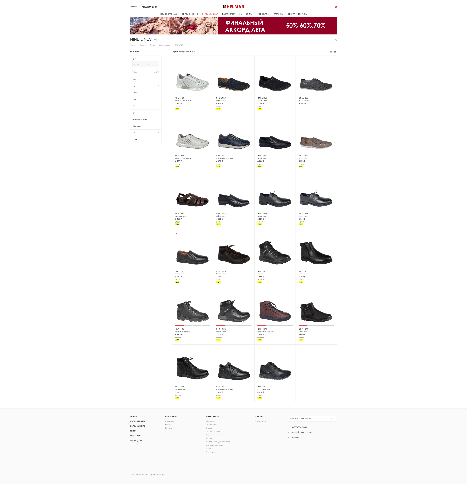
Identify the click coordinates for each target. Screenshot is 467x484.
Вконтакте (230, 464)
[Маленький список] (330, 52)
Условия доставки (213, 431)
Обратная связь (260, 421)
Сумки (133, 431)
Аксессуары (136, 436)
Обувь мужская (137, 426)
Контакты (168, 428)
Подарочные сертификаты (216, 435)
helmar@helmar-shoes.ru (302, 432)
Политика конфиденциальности (218, 442)
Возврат (209, 428)
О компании (171, 416)
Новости (168, 425)
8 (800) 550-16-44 (149, 7)
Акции (208, 448)
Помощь (259, 416)
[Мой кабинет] (326, 7)
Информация (212, 416)
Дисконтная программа (214, 445)
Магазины (210, 421)
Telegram (236, 464)
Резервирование (212, 452)
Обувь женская (137, 421)
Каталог (134, 416)
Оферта (209, 438)
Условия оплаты (212, 425)
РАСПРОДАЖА (136, 441)
